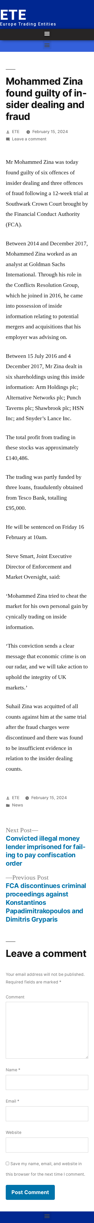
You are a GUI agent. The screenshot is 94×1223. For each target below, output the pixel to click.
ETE (15, 131)
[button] (47, 33)
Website (13, 1132)
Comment (15, 996)
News (17, 805)
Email (12, 1101)
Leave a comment (29, 138)
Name (13, 1069)
